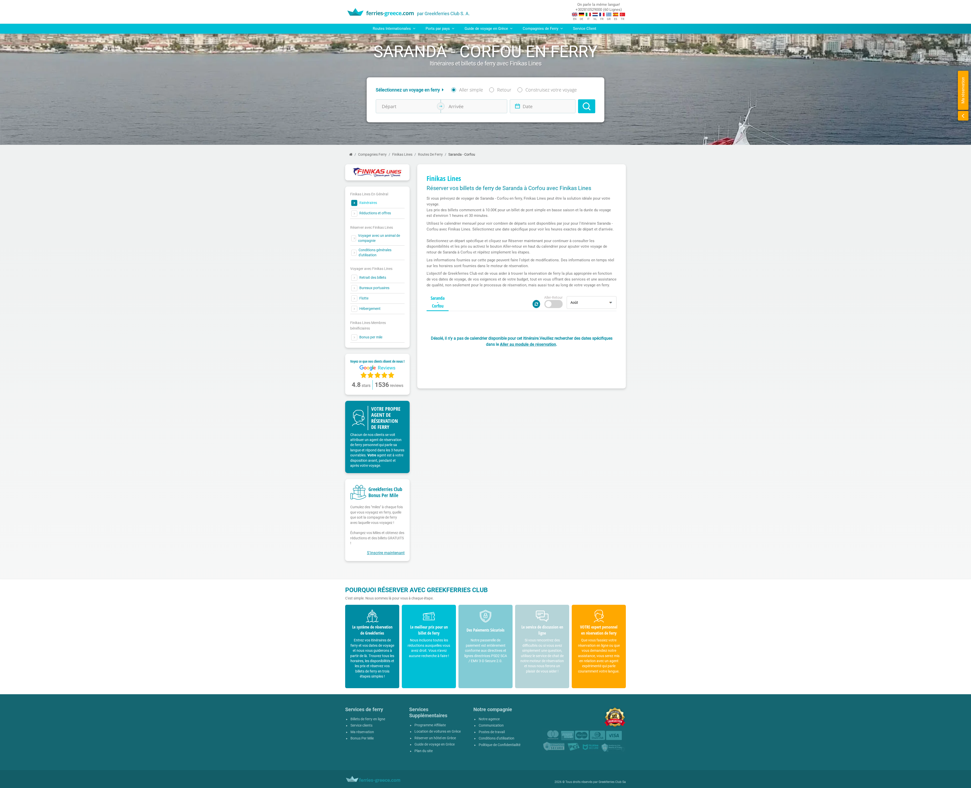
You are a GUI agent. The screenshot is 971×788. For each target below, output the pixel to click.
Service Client (584, 28)
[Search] (586, 106)
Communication (491, 725)
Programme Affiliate (430, 725)
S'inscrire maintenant (386, 552)
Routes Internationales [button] (392, 28)
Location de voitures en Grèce (437, 731)
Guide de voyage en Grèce (434, 744)
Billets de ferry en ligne (367, 719)
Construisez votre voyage (551, 90)
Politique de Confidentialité (499, 745)
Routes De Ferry (430, 154)
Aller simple (471, 90)
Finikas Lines (402, 154)
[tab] (438, 302)
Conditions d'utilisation (496, 738)
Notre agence (489, 719)
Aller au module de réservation (528, 344)
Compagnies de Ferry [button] (541, 28)
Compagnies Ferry (372, 154)
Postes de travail (492, 732)
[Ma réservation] (963, 116)
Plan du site (423, 751)
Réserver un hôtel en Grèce (435, 738)
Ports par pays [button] (438, 28)
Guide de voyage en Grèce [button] (487, 28)
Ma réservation (362, 732)
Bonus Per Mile (362, 738)
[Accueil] (350, 154)
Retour (504, 90)
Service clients (361, 725)
